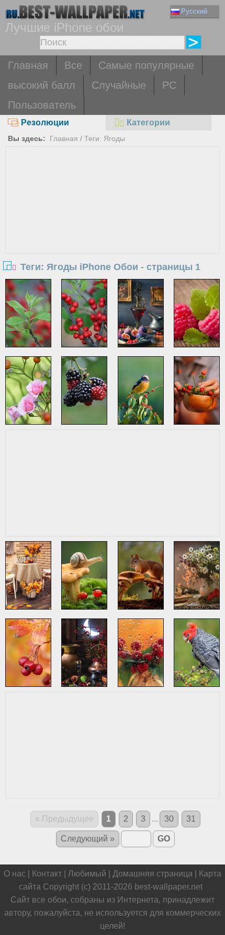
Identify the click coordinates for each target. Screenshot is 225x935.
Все (73, 65)
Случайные (119, 85)
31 (191, 818)
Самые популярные (146, 65)
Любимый (87, 873)
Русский (194, 11)
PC (169, 85)
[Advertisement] (113, 225)
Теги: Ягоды (104, 138)
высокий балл (41, 85)
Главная (28, 65)
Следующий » (88, 838)
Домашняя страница (153, 873)
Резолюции (45, 122)
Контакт (47, 873)
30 (169, 818)
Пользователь (42, 105)
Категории (148, 122)
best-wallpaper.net (168, 886)
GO (164, 838)
